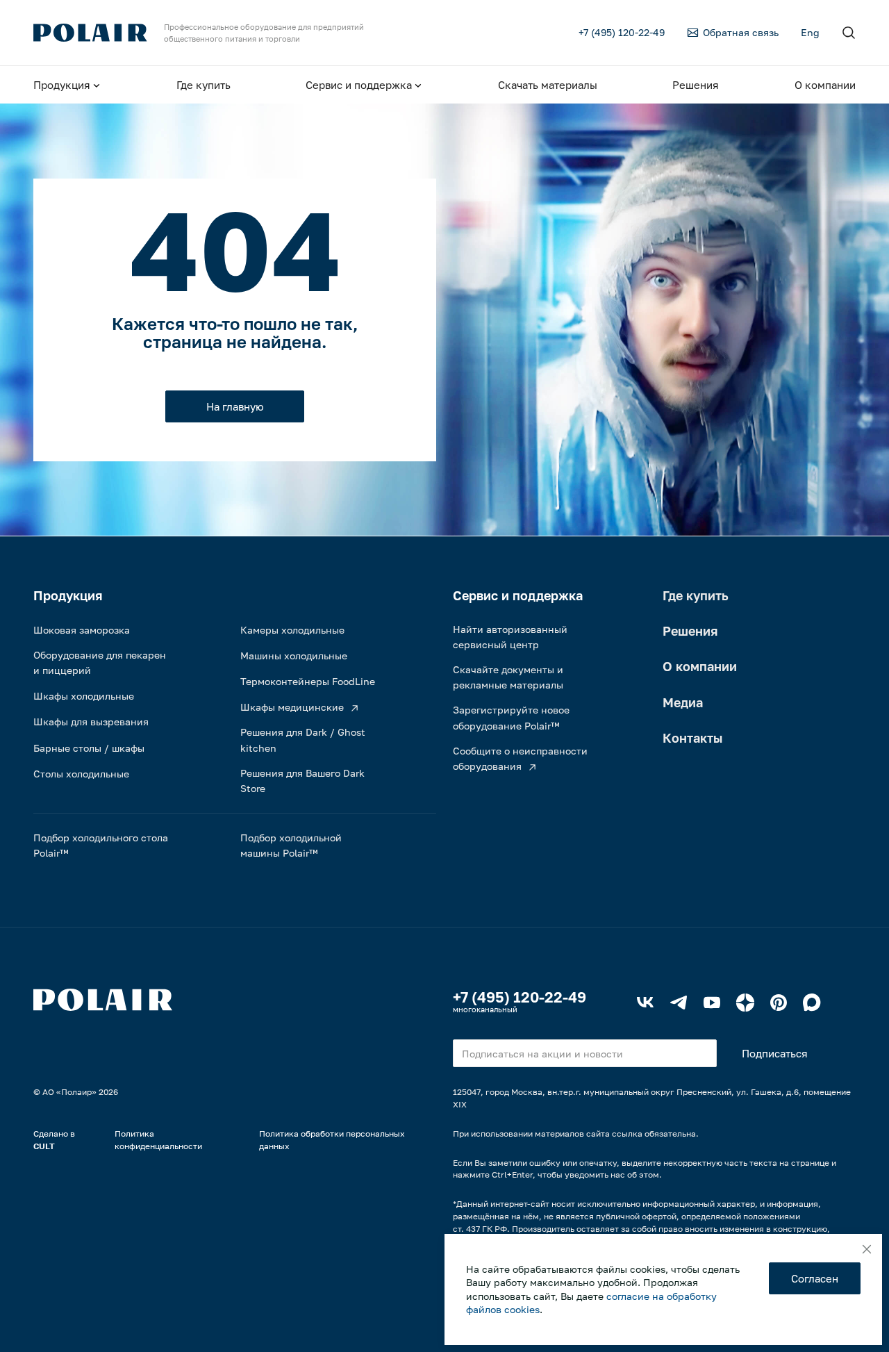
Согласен (814, 1278)
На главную (235, 406)
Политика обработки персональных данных (332, 1139)
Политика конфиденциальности (158, 1139)
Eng (810, 32)
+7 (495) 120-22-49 (519, 997)
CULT (44, 1146)
